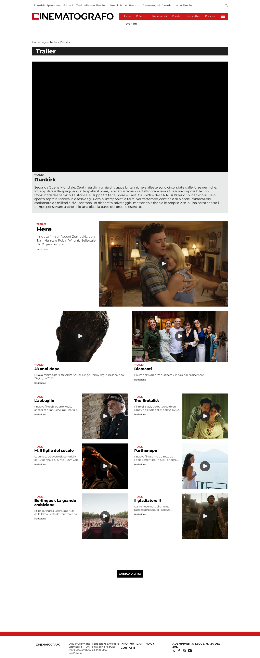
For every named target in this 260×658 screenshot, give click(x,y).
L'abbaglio (44, 400)
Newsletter (192, 16)
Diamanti (143, 369)
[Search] (226, 6)
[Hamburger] (223, 16)
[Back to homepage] (48, 644)
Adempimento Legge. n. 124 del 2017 (196, 645)
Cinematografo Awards (157, 5)
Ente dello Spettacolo (47, 5)
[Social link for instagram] (184, 650)
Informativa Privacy (137, 643)
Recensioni (159, 16)
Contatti (128, 647)
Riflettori (141, 16)
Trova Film (130, 23)
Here (44, 229)
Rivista (176, 16)
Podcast (210, 16)
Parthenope (145, 450)
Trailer (53, 42)
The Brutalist (146, 400)
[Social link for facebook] (179, 650)
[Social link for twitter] (174, 650)
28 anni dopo (47, 369)
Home (127, 16)
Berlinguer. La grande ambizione (55, 502)
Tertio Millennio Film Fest (91, 5)
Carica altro (130, 574)
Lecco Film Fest (184, 5)
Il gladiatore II (147, 500)
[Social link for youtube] (190, 650)
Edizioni (68, 5)
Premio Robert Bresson (124, 5)
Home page (39, 42)
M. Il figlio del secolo (54, 450)
